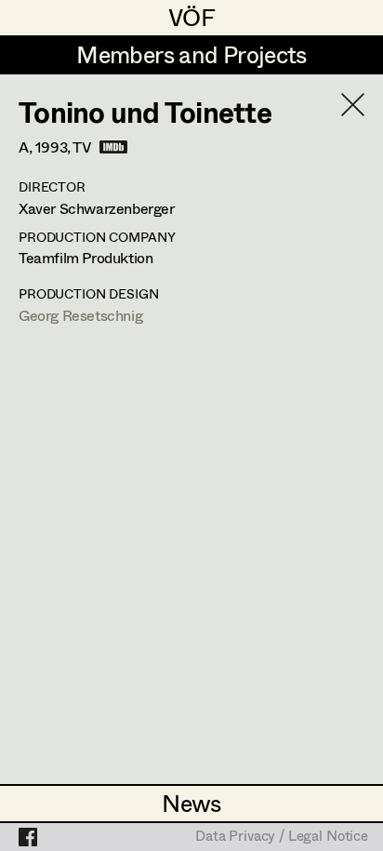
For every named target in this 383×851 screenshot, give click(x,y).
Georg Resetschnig (80, 314)
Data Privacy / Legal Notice (281, 837)
